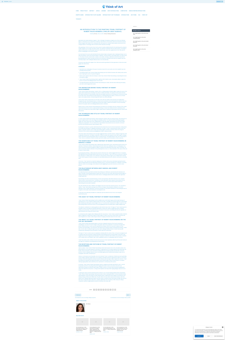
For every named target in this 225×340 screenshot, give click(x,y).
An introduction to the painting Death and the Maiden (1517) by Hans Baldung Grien (122, 329)
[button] (222, 327)
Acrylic (98, 10)
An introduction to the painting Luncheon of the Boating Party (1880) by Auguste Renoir (81, 329)
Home (77, 10)
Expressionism (11, 1)
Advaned (103, 10)
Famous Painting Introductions (137, 10)
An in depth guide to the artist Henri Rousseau (140, 46)
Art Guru (95, 33)
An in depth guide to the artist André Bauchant (140, 42)
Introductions (125, 15)
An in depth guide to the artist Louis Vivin (140, 34)
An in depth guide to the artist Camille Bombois (139, 38)
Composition (124, 10)
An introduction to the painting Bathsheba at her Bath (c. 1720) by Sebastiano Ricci (109, 329)
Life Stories (133, 15)
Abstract (91, 10)
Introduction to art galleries (93, 15)
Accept (199, 336)
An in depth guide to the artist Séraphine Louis (139, 50)
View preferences (218, 336)
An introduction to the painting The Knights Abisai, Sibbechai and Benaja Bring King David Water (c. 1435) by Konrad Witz (95, 330)
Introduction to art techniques (111, 15)
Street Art (144, 15)
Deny (208, 336)
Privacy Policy (84, 10)
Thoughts (78, 19)
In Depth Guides (80, 15)
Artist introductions (113, 10)
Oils (139, 15)
